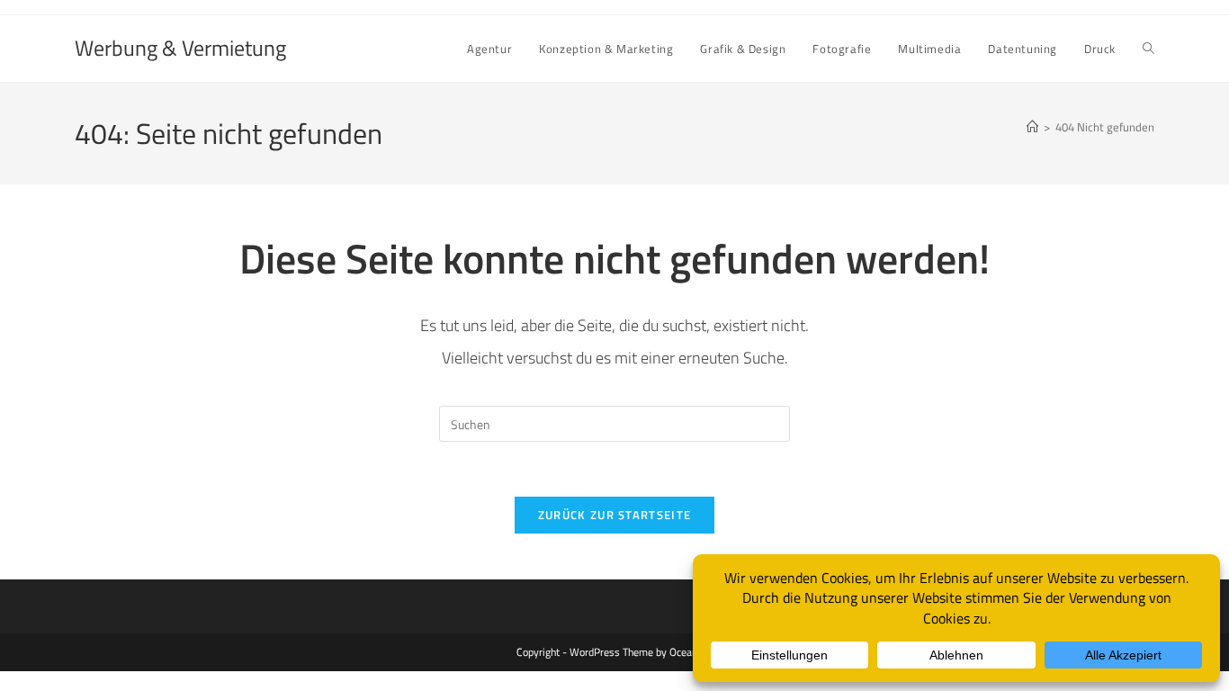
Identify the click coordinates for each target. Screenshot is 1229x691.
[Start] (1032, 127)
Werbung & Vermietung (180, 47)
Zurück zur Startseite (614, 515)
